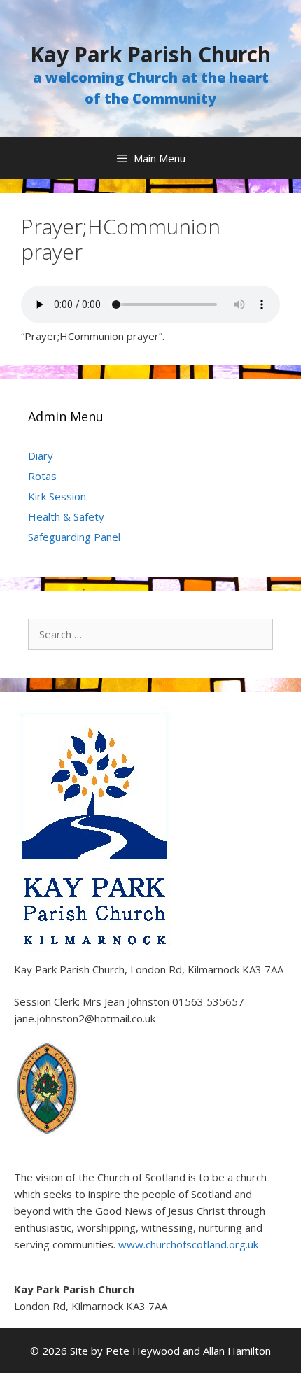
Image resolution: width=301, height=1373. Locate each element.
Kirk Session (57, 496)
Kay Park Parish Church (150, 54)
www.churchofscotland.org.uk (188, 1244)
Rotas (42, 476)
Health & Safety (66, 516)
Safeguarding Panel (74, 537)
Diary (40, 456)
